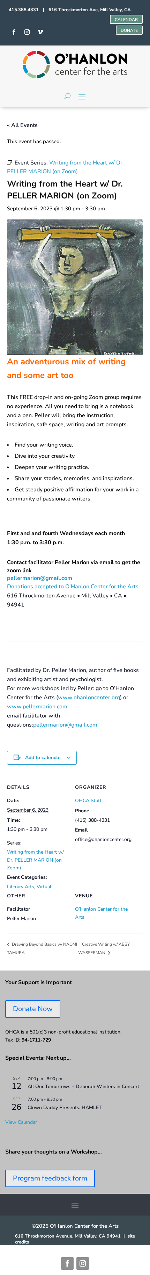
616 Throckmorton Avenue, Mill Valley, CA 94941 (68, 1236)
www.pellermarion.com (37, 706)
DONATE (129, 30)
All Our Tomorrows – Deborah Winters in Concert (83, 1086)
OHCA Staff (88, 800)
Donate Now (33, 1009)
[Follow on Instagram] (82, 1263)
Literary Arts (20, 886)
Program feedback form (50, 1178)
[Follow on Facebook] (67, 1263)
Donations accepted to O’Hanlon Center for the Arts (72, 586)
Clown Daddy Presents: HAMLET (65, 1107)
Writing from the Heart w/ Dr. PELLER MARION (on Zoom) (35, 860)
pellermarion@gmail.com (39, 578)
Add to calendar (43, 757)
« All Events (22, 125)
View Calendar (21, 1122)
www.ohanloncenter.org (89, 697)
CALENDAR (126, 19)
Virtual (44, 886)
